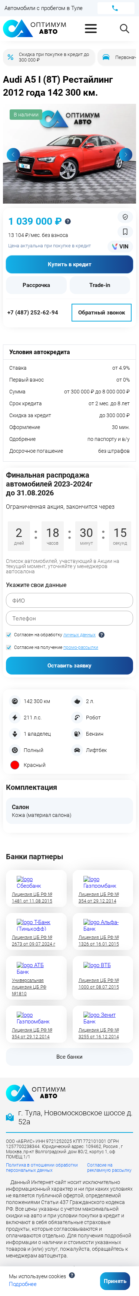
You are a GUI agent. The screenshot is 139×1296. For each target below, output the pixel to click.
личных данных (79, 634)
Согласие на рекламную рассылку (109, 1168)
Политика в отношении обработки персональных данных (42, 1168)
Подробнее (23, 1284)
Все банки (69, 1056)
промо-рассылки (80, 647)
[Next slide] (125, 154)
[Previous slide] (13, 154)
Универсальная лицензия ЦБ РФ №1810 (29, 987)
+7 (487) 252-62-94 (32, 312)
